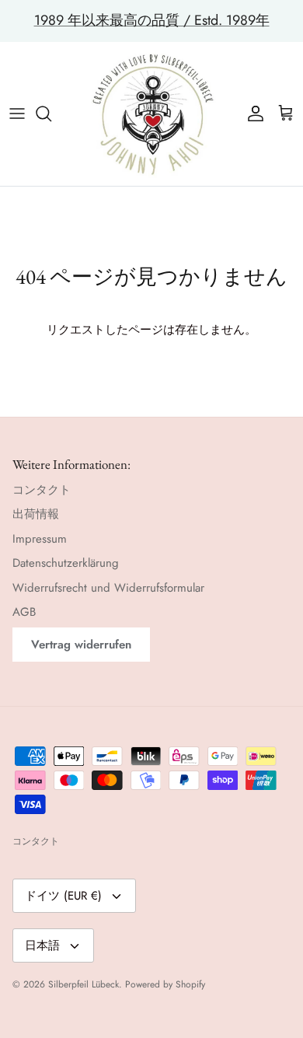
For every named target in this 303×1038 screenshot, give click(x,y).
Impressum (39, 538)
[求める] (51, 113)
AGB (24, 611)
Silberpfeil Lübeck (83, 984)
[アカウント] (252, 113)
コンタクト (41, 489)
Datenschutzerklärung (65, 562)
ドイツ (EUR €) (63, 895)
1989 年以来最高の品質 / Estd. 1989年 (152, 20)
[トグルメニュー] (17, 113)
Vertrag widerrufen (81, 644)
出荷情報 (35, 513)
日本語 (42, 945)
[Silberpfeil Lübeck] (152, 114)
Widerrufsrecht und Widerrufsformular (108, 587)
